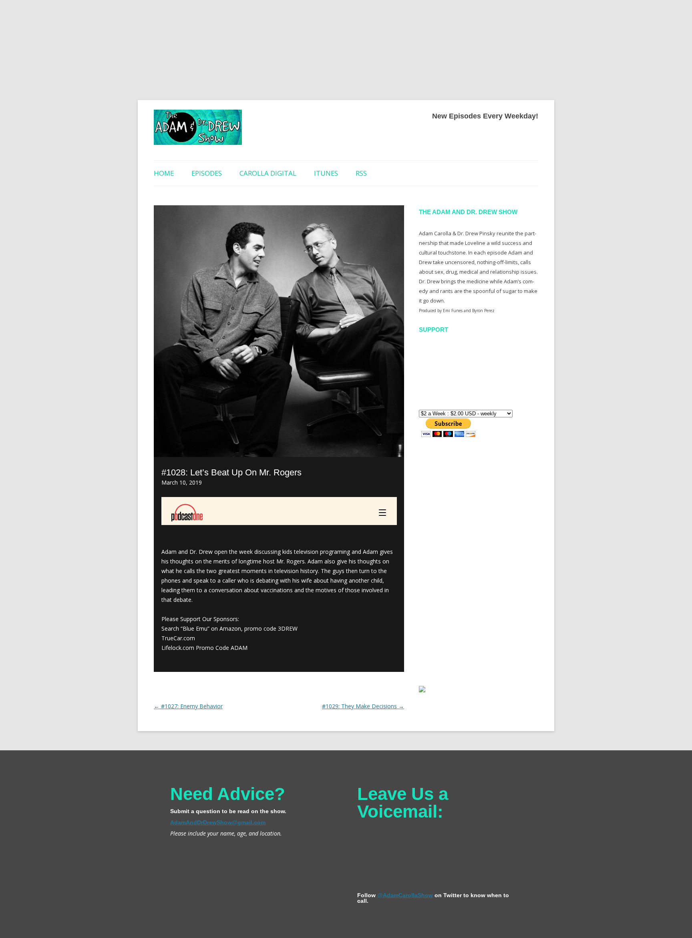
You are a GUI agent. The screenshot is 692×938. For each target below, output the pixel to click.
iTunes (326, 173)
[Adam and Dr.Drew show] (198, 130)
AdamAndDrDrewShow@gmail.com (218, 822)
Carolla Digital (267, 173)
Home (164, 173)
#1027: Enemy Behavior (188, 706)
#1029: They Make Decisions (363, 706)
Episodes (206, 173)
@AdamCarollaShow (405, 895)
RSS (361, 173)
